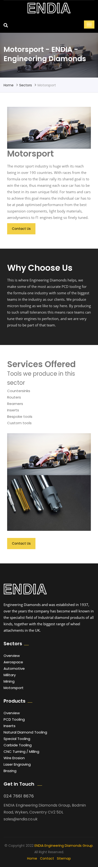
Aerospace (13, 662)
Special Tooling (17, 738)
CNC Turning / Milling (21, 751)
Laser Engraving (17, 764)
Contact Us (21, 228)
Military (10, 674)
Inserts (9, 725)
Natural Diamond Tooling (25, 732)
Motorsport (14, 687)
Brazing (10, 770)
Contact (47, 858)
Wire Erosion (14, 757)
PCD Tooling (14, 719)
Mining (9, 681)
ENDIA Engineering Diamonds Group (63, 845)
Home (9, 85)
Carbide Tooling (18, 745)
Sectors (25, 85)
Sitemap (64, 858)
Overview (12, 655)
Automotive (14, 668)
